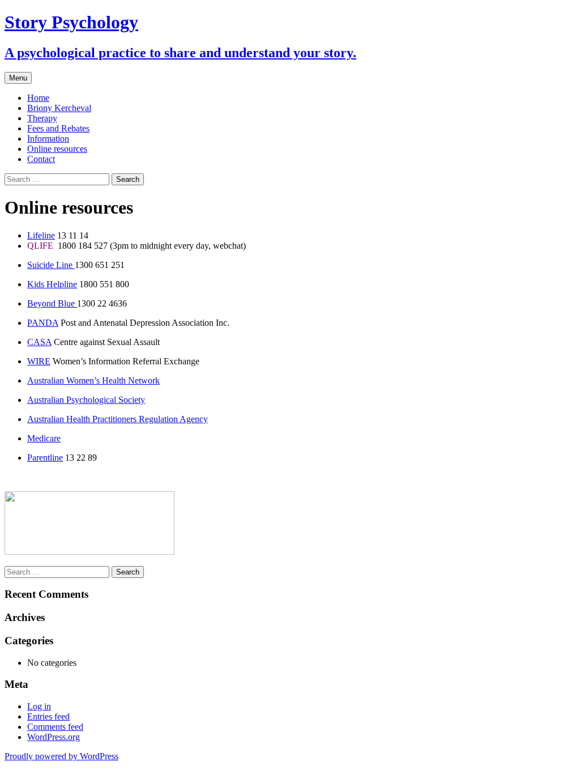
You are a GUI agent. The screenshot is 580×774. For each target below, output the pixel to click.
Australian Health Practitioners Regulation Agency (117, 419)
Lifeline (41, 235)
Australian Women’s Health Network (93, 380)
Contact (41, 159)
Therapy (42, 118)
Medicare (44, 438)
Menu (18, 78)
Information (48, 138)
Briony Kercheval (59, 108)
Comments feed (55, 727)
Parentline (45, 457)
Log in (39, 706)
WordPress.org (53, 737)
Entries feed (48, 716)
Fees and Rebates (58, 128)
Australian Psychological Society (86, 400)
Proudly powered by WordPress (61, 756)
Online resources (57, 149)
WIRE (38, 361)
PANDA (42, 323)
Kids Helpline (52, 284)
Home (38, 98)
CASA (39, 342)
